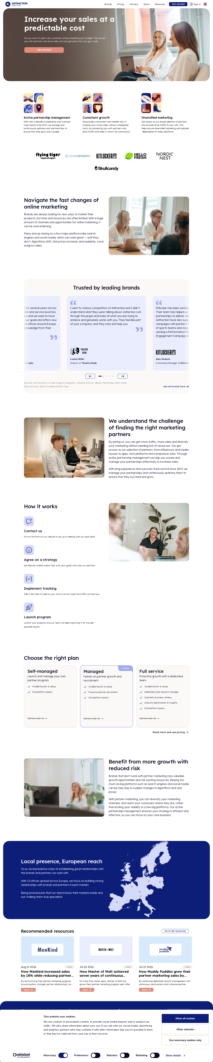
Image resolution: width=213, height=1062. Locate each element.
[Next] (122, 376)
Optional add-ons (35, 718)
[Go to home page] (16, 4)
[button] (100, 376)
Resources (160, 4)
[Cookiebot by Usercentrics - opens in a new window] (21, 1055)
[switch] (95, 1055)
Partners (133, 4)
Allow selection (185, 1029)
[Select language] (205, 4)
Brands (108, 4)
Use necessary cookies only (185, 1040)
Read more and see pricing (169, 732)
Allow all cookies (185, 1018)
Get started (178, 4)
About (146, 4)
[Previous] (90, 376)
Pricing (120, 4)
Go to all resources (175, 931)
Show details (173, 1055)
